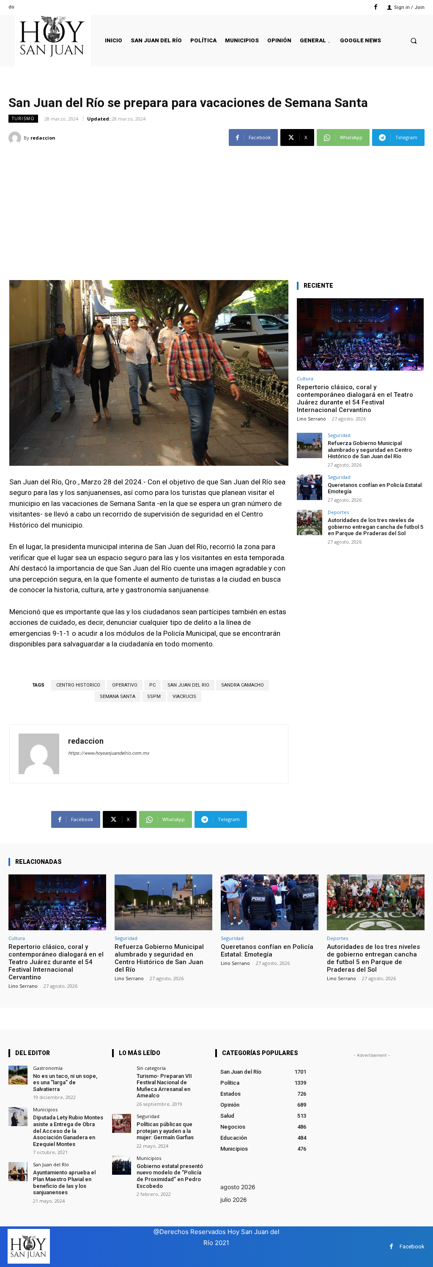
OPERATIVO (124, 685)
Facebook (412, 1246)
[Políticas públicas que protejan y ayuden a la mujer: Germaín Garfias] (121, 1123)
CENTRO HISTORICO (78, 685)
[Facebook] (375, 7)
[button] (414, 40)
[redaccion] (16, 138)
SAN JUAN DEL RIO (188, 685)
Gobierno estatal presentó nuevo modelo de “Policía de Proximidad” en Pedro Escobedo (170, 1176)
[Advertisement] (216, 208)
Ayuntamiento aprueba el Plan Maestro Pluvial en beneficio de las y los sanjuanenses (64, 1182)
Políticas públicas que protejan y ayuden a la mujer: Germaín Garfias (165, 1131)
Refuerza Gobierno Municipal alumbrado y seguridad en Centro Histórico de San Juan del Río (370, 449)
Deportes (338, 512)
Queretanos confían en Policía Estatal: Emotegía (267, 950)
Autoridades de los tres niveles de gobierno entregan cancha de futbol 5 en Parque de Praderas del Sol (375, 526)
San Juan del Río (51, 1164)
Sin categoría (151, 1068)
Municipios (45, 1109)
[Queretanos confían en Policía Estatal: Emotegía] (309, 487)
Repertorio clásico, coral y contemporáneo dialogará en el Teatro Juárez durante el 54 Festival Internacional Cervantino (355, 398)
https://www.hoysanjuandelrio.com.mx (108, 753)
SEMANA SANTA (117, 696)
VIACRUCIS (184, 696)
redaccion (42, 138)
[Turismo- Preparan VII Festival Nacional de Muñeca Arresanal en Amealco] (121, 1075)
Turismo (23, 118)
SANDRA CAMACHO (242, 685)
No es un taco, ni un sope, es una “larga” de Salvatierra (65, 1082)
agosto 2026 (237, 1186)
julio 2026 (233, 1199)
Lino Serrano (311, 418)
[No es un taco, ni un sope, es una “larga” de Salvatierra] (17, 1075)
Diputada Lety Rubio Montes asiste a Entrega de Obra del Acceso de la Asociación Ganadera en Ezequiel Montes (68, 1130)
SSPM (154, 696)
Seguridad (339, 435)
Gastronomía (48, 1068)
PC (152, 685)
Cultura (305, 378)
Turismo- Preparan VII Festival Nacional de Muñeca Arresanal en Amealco (164, 1086)
